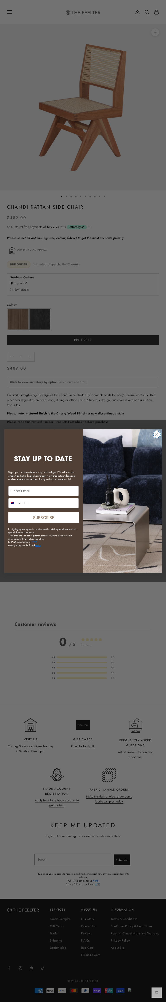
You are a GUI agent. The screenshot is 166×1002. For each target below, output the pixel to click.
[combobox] (14, 503)
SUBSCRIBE (43, 518)
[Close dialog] (156, 434)
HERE (37, 545)
